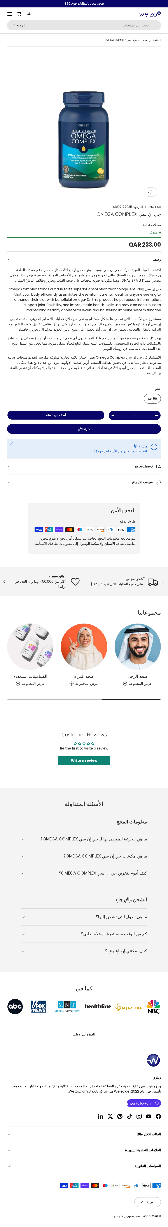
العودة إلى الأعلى (84, 1034)
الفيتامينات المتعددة (30, 676)
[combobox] (84, 25)
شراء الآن (84, 429)
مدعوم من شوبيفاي (124, 1216)
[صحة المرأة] (84, 647)
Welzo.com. (78, 1091)
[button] (19, 14)
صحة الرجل (137, 676)
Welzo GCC (143, 1216)
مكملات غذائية (152, 225)
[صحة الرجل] (138, 647)
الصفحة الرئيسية (152, 40)
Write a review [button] (84, 760)
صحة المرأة (84, 676)
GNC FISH (154, 207)
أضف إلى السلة (56, 415)
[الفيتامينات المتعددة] (30, 647)
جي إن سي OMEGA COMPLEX (122, 40)
